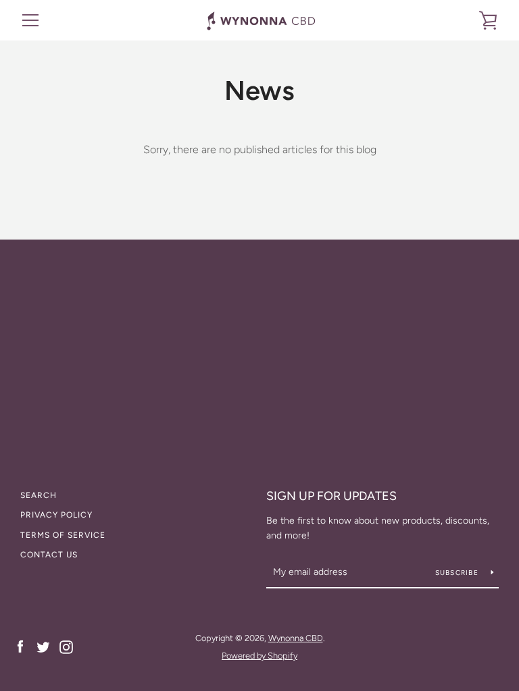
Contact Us (49, 554)
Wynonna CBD (295, 638)
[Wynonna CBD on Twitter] (43, 646)
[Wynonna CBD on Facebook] (20, 646)
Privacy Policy (56, 515)
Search (38, 495)
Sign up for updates (331, 496)
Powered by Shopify (259, 656)
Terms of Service (62, 535)
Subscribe (458, 572)
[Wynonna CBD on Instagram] (66, 646)
